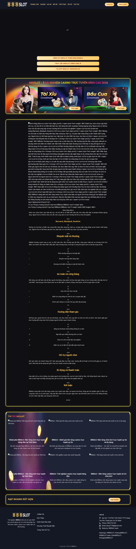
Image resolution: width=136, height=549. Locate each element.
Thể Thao (62, 4)
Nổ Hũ (55, 4)
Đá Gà (49, 4)
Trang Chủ (34, 4)
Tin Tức (76, 4)
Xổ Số (70, 4)
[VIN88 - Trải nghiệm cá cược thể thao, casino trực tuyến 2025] (17, 4)
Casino (43, 4)
